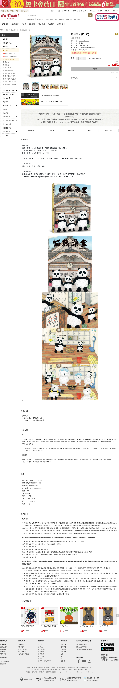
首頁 (1, 30)
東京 (62, 658)
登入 (52, 11)
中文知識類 (6, 98)
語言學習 (6, 102)
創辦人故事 (4, 647)
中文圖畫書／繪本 (8, 90)
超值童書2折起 (7, 43)
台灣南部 (63, 649)
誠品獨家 (41, 24)
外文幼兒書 (6, 117)
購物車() (116, 11)
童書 (7, 30)
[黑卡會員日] (59, 4)
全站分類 (5, 24)
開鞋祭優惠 (77, 19)
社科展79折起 (49, 19)
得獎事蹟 (3, 654)
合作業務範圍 (4, 661)
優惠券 (100, 11)
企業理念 (3, 644)
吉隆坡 (63, 661)
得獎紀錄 (51, 130)
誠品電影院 (41, 649)
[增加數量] (84, 58)
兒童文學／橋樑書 (8, 94)
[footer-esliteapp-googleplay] (107, 649)
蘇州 (62, 656)
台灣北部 (63, 644)
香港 (62, 654)
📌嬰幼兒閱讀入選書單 (10, 54)
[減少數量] (77, 58)
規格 (89, 130)
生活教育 (6, 65)
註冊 (59, 11)
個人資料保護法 (23, 654)
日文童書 (6, 135)
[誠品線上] (12, 16)
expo (68, 24)
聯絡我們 (21, 647)
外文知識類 (6, 132)
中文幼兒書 (14, 30)
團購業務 (3, 664)
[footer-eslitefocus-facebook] (78, 661)
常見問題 (21, 644)
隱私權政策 (22, 651)
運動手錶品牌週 (59, 19)
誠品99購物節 (31, 19)
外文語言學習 (7, 128)
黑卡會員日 (40, 19)
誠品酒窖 (41, 658)
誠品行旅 (41, 656)
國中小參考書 (7, 105)
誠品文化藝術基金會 (44, 661)
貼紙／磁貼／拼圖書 (9, 84)
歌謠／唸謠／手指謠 (9, 79)
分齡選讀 (6, 46)
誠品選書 (32, 24)
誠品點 (107, 11)
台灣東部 (63, 651)
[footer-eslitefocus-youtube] (84, 661)
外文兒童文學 (7, 124)
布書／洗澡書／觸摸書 (10, 73)
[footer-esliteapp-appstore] (107, 644)
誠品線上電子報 (81, 644)
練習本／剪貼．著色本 (10, 82)
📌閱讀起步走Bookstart (11, 56)
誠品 (41, 647)
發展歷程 (3, 651)
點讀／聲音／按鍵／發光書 (11, 76)
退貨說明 (108, 130)
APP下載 (66, 11)
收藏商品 (92, 11)
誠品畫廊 (51, 24)
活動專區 (60, 24)
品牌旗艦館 (15, 24)
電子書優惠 (69, 19)
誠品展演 (41, 654)
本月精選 (6, 39)
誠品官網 (41, 644)
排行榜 (24, 24)
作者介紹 (71, 130)
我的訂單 (84, 11)
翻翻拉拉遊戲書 (8, 70)
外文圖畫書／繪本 (8, 120)
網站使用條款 (22, 649)
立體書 (5, 109)
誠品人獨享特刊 (81, 647)
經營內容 (3, 649)
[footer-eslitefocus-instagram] (89, 661)
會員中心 (75, 11)
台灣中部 (63, 647)
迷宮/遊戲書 (7, 68)
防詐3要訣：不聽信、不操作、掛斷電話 (15, 11)
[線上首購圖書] (107, 17)
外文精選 (6, 113)
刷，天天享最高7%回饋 (84, 53)
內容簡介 (31, 130)
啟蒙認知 (6, 62)
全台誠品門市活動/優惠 (84, 649)
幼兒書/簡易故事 (25, 30)
